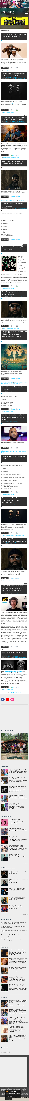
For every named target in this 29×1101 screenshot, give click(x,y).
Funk (11, 295)
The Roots (17, 328)
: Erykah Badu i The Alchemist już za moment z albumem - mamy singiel (13, 927)
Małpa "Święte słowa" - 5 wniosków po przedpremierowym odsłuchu (18, 959)
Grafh (7, 200)
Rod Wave (17, 450)
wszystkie (25, 863)
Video (14, 121)
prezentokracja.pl (5, 1050)
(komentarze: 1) (23, 657)
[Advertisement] (12, 716)
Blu (21, 200)
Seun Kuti (20, 383)
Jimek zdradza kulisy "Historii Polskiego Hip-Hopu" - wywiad (16, 846)
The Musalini (24, 451)
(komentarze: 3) (23, 122)
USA (6, 38)
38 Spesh (10, 200)
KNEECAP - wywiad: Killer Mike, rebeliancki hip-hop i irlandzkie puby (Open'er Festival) (18, 1010)
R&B (3, 338)
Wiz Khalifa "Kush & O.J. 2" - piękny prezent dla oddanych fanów (17, 968)
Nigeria (9, 157)
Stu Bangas (16, 382)
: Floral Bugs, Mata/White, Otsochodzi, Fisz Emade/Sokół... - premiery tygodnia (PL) (14, 923)
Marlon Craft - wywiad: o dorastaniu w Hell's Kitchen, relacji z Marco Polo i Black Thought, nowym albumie (13, 588)
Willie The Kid (15, 200)
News (17, 38)
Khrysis (2, 452)
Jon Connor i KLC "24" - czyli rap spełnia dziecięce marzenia (17, 950)
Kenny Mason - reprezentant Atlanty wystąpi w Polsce (17, 871)
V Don (19, 200)
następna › (13, 692)
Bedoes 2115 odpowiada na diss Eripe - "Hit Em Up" (18, 804)
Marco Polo (10, 649)
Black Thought (6, 70)
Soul (5, 338)
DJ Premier (11, 689)
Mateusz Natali (17, 122)
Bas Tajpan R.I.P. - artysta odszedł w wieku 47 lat (17, 787)
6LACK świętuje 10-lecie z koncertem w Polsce (18, 880)
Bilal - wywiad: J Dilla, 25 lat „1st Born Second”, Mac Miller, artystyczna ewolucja (18, 1001)
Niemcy (12, 157)
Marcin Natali (17, 593)
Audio (9, 77)
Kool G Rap (3, 383)
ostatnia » (18, 692)
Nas (7, 157)
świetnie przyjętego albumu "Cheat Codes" (14, 103)
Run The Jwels (21, 535)
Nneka (4, 157)
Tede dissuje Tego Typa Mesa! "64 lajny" (17, 796)
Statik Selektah (24, 382)
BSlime (7, 383)
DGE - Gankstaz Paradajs (15, 828)
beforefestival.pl (5, 1052)
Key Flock (10, 383)
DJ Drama (9, 382)
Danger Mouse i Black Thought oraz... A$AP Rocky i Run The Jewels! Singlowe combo (13, 500)
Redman (10, 70)
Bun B (20, 382)
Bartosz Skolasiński (18, 39)
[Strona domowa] (8, 13)
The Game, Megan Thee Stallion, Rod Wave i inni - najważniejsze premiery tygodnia (13, 417)
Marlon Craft (5, 649)
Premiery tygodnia (17, 164)
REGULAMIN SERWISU (5, 1095)
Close (19, 1091)
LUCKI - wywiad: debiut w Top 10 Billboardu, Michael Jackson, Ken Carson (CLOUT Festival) (17, 1019)
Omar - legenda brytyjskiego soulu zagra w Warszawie (17, 906)
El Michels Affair (6, 241)
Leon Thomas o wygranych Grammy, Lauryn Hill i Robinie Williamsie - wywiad (18, 1036)
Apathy (12, 382)
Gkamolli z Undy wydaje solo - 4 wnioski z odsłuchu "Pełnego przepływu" (16, 977)
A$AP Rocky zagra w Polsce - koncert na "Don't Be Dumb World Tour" (18, 889)
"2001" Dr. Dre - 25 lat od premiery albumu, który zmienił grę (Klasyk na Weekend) (18, 985)
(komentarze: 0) (22, 593)
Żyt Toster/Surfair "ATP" (14, 819)
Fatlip (23, 200)
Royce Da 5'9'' (9, 451)
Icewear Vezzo (4, 382)
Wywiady (17, 121)
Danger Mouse (11, 112)
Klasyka (14, 38)
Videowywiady (21, 121)
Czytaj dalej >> (5, 67)
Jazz (18, 295)
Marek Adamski (17, 657)
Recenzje (14, 250)
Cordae (20, 451)
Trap (7, 338)
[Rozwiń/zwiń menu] (26, 13)
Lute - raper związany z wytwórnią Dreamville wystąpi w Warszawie (17, 898)
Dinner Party (3, 200)
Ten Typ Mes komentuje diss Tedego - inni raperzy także (18, 770)
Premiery (11, 164)
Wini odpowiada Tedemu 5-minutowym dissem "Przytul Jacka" (18, 778)
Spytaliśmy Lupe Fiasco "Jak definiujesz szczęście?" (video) (16, 1027)
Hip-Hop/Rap (10, 38)
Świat (7, 121)
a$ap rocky (17, 535)
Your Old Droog (15, 451)
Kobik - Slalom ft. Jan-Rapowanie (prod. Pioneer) (17, 837)
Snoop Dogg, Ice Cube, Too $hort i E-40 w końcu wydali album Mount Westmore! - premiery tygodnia (14, 334)
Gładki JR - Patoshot (14, 854)
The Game (5, 450)
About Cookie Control (7, 1091)
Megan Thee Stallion (11, 450)
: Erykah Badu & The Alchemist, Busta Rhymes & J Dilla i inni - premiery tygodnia (14, 931)
